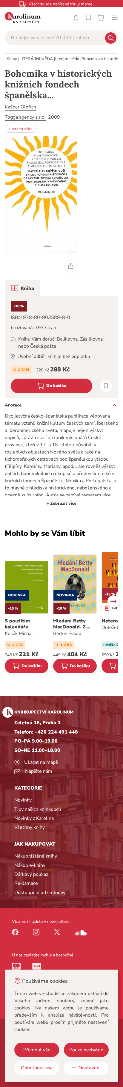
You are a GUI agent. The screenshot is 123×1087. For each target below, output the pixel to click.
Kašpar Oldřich (20, 107)
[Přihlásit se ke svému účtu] (76, 17)
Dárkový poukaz (31, 874)
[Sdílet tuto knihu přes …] (70, 266)
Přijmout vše (36, 1050)
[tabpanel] (61, 347)
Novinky (23, 800)
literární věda (67, 59)
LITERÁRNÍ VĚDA (36, 59)
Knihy (12, 59)
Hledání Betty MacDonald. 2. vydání (70, 624)
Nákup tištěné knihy (35, 856)
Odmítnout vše (37, 1068)
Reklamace (26, 883)
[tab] (22, 288)
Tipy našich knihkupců (37, 809)
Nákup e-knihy (29, 865)
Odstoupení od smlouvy (39, 892)
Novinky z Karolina (34, 818)
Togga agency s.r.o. (25, 117)
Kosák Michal (19, 633)
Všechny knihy (29, 827)
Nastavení (90, 1068)
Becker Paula (67, 633)
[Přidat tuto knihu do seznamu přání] (105, 386)
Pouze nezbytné (86, 1050)
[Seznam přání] (88, 17)
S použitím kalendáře (17, 624)
